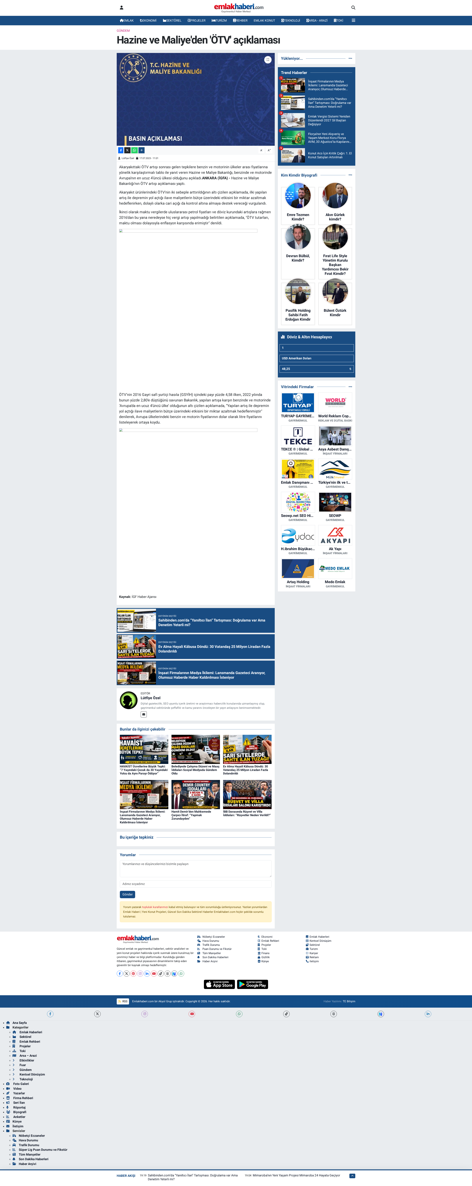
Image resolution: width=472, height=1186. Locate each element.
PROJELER (197, 20)
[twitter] (97, 1014)
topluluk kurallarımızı (155, 907)
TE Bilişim (349, 1001)
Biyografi (19, 1112)
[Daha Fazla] (141, 150)
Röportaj (19, 1107)
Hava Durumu (210, 940)
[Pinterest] (133, 974)
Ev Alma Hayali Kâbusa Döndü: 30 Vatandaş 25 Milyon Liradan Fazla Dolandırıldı (245, 770)
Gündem (123, 30)
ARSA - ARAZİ (318, 20)
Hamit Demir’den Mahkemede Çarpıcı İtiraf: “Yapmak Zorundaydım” (191, 815)
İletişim (18, 1126)
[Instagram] (140, 974)
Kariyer (314, 953)
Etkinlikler (26, 1060)
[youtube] (192, 1014)
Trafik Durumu (211, 945)
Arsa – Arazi (28, 1055)
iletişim (314, 961)
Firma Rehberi (23, 1098)
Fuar (22, 1065)
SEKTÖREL (173, 20)
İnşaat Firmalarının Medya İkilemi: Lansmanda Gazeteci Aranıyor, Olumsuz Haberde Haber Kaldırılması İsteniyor (142, 817)
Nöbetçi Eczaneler (213, 936)
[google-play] (252, 984)
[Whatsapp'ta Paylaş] (134, 150)
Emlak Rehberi (270, 940)
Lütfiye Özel (128, 158)
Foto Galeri (21, 1084)
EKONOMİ (149, 20)
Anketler (19, 1117)
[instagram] (144, 1014)
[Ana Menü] (353, 20)
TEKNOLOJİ (292, 20)
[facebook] (50, 1014)
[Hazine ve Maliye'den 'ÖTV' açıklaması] (196, 99)
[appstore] (220, 984)
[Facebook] (120, 974)
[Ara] (353, 8)
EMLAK (128, 20)
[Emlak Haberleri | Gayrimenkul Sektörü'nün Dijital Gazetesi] (239, 8)
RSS (124, 1001)
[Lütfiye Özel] (129, 700)
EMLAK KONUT (264, 20)
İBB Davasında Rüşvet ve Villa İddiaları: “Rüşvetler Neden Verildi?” (247, 813)
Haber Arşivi (210, 961)
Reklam (314, 957)
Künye (265, 961)
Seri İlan (19, 1102)
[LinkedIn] (147, 974)
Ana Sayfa (20, 1023)
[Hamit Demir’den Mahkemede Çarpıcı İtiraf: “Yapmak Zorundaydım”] (195, 794)
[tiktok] (286, 1014)
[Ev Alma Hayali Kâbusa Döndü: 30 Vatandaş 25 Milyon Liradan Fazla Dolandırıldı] (247, 749)
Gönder (127, 894)
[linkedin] (428, 1014)
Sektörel (315, 945)
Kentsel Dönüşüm (320, 940)
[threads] (333, 1014)
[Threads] (167, 974)
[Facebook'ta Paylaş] (120, 150)
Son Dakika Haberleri (215, 957)
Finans (265, 953)
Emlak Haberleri (319, 936)
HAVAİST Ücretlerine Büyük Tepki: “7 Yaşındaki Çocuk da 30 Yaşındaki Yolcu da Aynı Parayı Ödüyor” (144, 770)
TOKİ (339, 20)
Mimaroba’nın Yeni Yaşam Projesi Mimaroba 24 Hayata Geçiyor (296, 1175)
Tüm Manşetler (211, 953)
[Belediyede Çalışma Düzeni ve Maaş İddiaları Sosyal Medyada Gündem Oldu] (195, 749)
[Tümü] (350, 58)
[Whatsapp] (181, 974)
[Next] (174, 974)
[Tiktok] (161, 974)
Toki (264, 949)
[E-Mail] (144, 714)
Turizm (314, 949)
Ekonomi (267, 936)
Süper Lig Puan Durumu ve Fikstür (43, 1150)
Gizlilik (265, 957)
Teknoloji (26, 1079)
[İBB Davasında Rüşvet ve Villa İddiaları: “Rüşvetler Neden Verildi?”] (247, 794)
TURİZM (221, 20)
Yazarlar (19, 1093)
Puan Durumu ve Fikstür (217, 949)
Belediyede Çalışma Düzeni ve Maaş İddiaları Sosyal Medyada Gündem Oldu (195, 770)
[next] (381, 1014)
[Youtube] (154, 974)
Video (17, 1088)
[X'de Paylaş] (127, 150)
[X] (127, 974)
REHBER (241, 20)
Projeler (266, 945)
